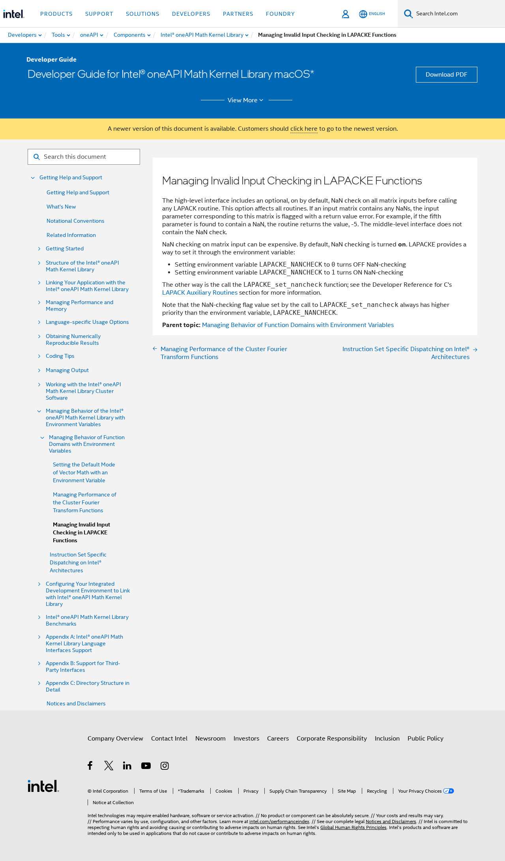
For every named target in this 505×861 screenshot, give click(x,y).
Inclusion (387, 739)
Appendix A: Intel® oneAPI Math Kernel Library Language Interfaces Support (84, 644)
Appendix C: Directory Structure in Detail (87, 686)
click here (304, 129)
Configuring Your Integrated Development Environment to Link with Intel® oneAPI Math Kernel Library (88, 594)
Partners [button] (238, 13)
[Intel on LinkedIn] (128, 767)
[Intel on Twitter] (109, 767)
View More (243, 100)
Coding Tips (60, 356)
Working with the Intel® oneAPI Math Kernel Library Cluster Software (83, 391)
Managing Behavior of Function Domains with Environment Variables (87, 444)
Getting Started (65, 248)
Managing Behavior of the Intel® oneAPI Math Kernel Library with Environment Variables (85, 418)
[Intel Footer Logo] (43, 786)
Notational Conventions (76, 220)
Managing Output (67, 370)
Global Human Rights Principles (353, 827)
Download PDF (447, 75)
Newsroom (210, 739)
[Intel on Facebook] (90, 767)
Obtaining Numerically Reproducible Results (73, 339)
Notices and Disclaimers (76, 703)
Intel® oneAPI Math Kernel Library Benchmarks (87, 620)
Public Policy (425, 739)
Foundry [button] (280, 13)
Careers (278, 739)
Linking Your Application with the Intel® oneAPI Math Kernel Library (87, 286)
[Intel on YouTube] (146, 767)
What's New (61, 206)
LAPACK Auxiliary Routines (200, 293)
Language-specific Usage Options (87, 322)
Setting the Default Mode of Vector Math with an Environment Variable (84, 472)
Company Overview (115, 739)
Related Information (71, 235)
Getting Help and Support (70, 177)
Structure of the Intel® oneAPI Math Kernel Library (82, 266)
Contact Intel (169, 739)
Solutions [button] (142, 13)
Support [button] (99, 13)
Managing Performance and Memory (79, 305)
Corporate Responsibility (332, 739)
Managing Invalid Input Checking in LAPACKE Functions (81, 532)
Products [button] (56, 13)
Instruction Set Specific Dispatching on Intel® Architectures (78, 562)
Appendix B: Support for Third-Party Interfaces (83, 666)
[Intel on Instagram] (165, 767)
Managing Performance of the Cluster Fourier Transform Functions (84, 502)
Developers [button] (191, 13)
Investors (246, 739)
